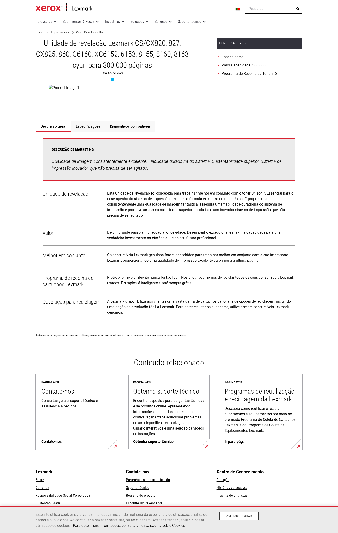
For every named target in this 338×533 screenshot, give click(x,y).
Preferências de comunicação (148, 480)
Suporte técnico (189, 21)
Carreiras (42, 487)
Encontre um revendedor (144, 503)
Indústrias (112, 21)
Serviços (161, 21)
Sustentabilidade (48, 503)
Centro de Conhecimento (240, 472)
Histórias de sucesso (232, 487)
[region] (169, 519)
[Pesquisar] (297, 9)
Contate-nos (137, 472)
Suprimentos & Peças (78, 21)
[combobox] (273, 9)
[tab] (53, 126)
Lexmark (44, 472)
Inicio (64, 7)
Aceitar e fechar (239, 516)
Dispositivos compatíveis (130, 126)
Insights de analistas (232, 495)
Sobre (40, 480)
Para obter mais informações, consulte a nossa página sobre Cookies (129, 525)
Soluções (137, 21)
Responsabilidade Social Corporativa (63, 495)
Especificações (88, 126)
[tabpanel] (169, 230)
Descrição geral (53, 126)
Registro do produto (140, 495)
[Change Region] (237, 8)
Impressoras (43, 21)
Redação (223, 480)
